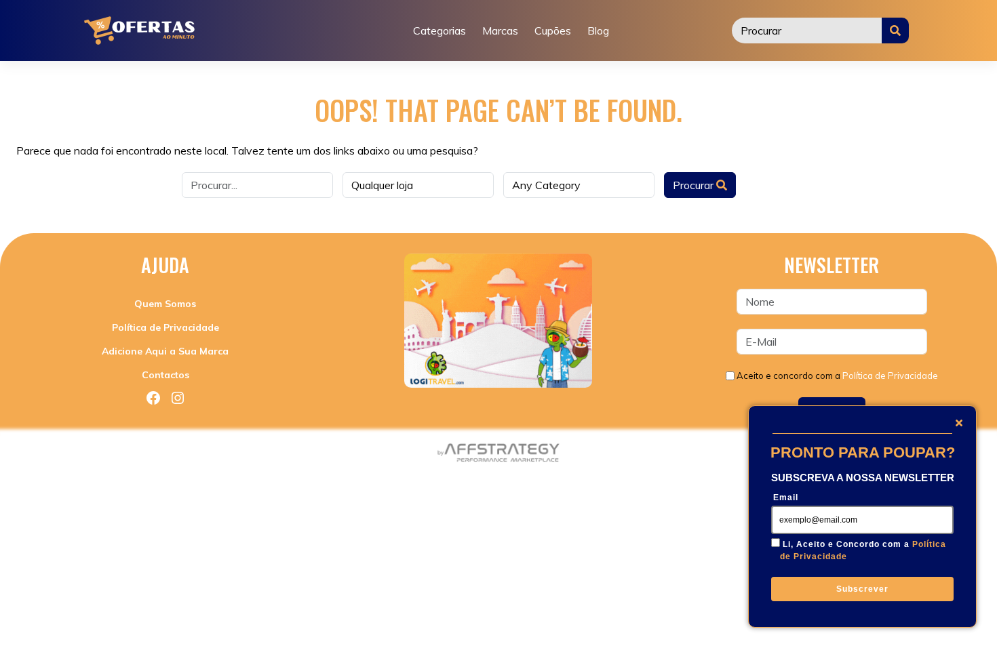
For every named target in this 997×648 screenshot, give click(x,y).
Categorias (439, 30)
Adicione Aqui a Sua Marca (165, 351)
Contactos (165, 375)
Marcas (500, 30)
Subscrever (862, 589)
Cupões (552, 30)
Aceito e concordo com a (837, 375)
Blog (598, 30)
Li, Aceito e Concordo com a (863, 550)
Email (785, 497)
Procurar (694, 185)
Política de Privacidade (165, 327)
